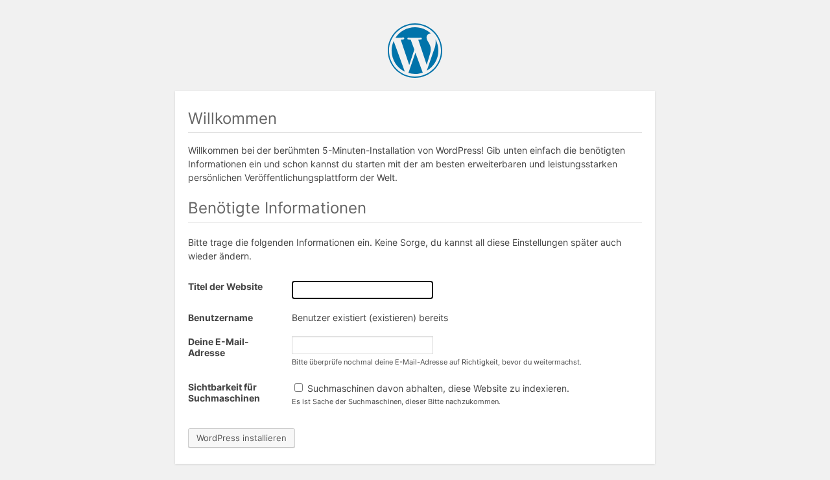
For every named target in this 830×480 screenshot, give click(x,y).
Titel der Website (225, 286)
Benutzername (220, 317)
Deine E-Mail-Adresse (218, 347)
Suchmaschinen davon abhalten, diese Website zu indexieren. (437, 388)
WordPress (415, 50)
